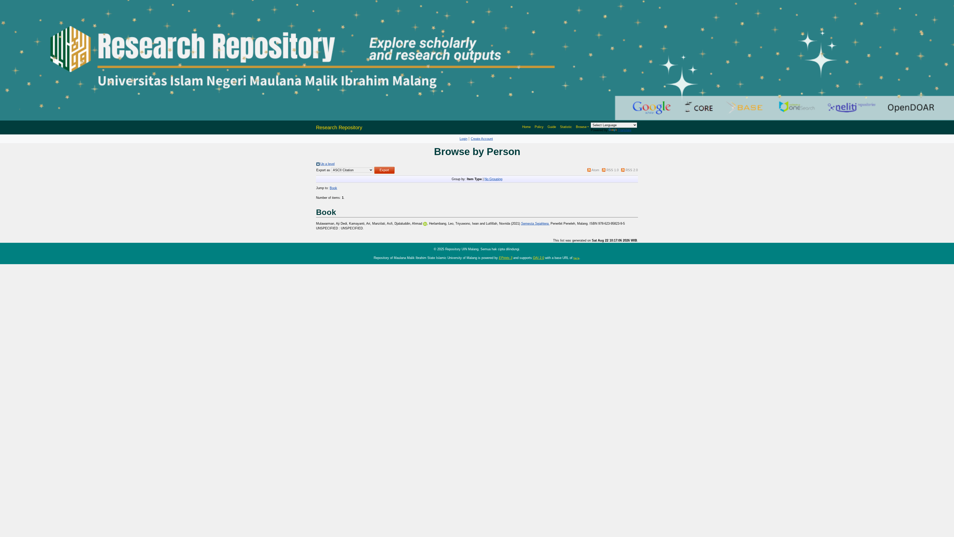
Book (333, 188)
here (576, 257)
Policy (539, 127)
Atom (595, 170)
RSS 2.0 (632, 170)
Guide (552, 127)
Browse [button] (581, 127)
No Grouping (493, 179)
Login (463, 139)
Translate (624, 130)
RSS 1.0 (612, 170)
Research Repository (339, 127)
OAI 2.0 (538, 258)
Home (526, 127)
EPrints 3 (505, 258)
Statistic (566, 127)
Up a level (327, 164)
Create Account (482, 139)
